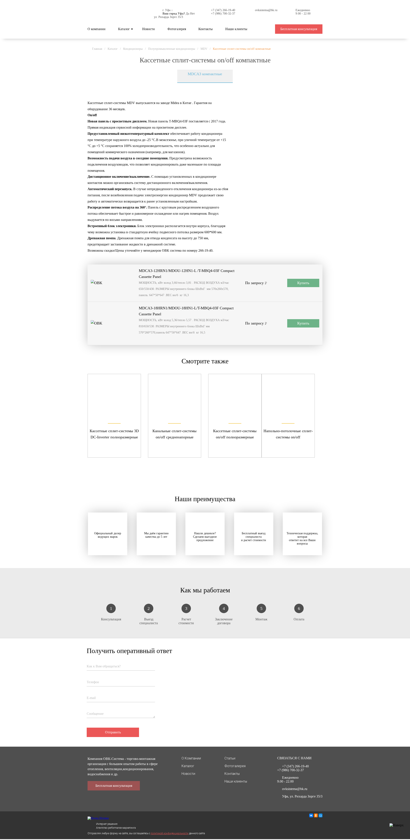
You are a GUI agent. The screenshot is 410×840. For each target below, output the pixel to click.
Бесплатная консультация (298, 29)
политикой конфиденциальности (169, 833)
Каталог (124, 29)
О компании (96, 29)
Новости (148, 29)
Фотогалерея (176, 29)
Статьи (229, 758)
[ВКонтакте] (311, 815)
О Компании (191, 758)
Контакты (205, 29)
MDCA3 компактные (205, 74)
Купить (303, 283)
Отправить (113, 732)
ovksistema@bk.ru (266, 10)
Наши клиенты (236, 29)
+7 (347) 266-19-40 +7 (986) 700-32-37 (223, 12)
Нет (192, 13)
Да (187, 13)
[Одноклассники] (316, 815)
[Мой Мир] (320, 815)
